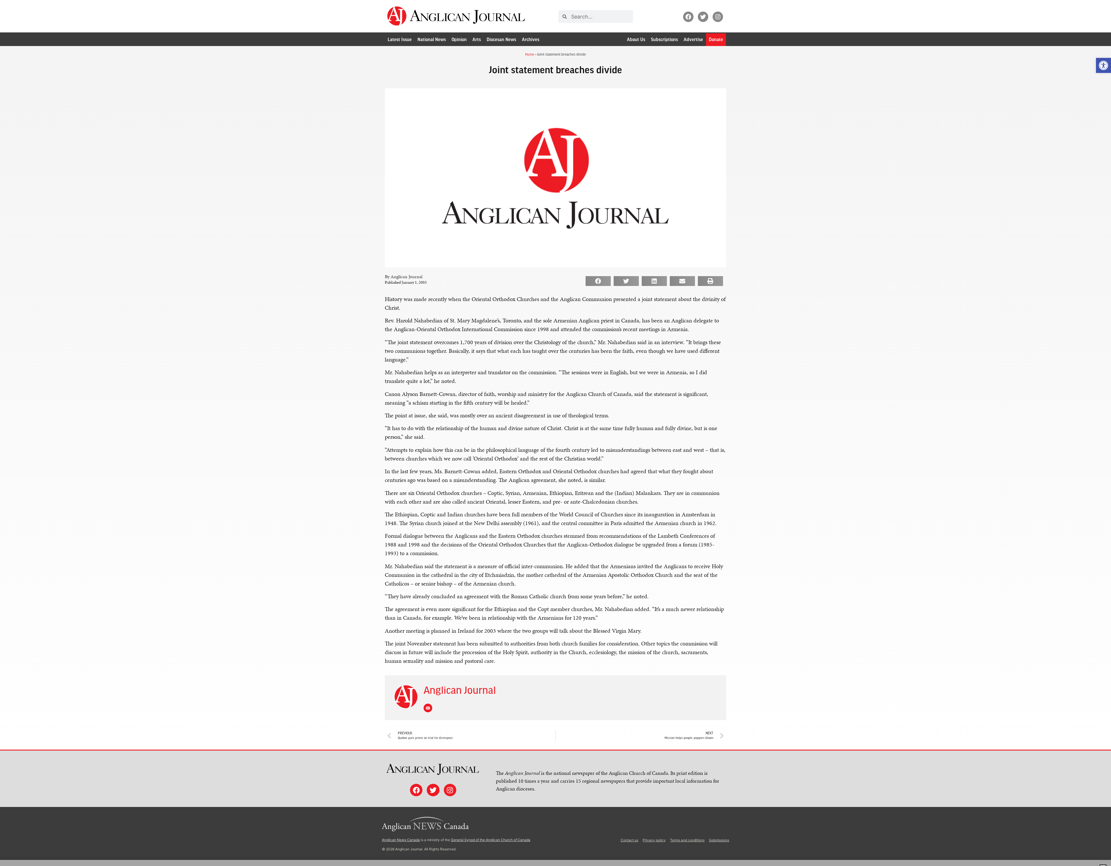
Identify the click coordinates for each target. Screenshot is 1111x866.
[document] (555, 433)
